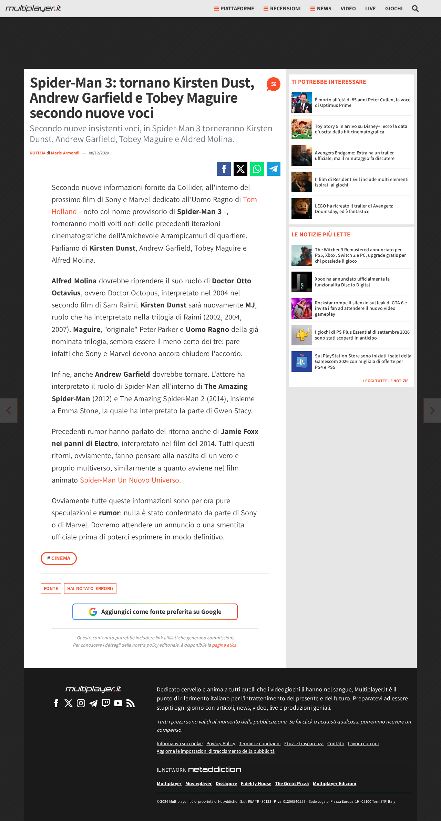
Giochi (394, 8)
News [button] (324, 8)
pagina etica (224, 645)
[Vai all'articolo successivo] (8, 410)
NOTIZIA (37, 153)
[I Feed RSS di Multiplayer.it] (130, 703)
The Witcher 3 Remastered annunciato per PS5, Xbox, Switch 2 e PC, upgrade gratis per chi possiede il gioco (360, 255)
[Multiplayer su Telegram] (93, 703)
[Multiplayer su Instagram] (81, 703)
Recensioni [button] (285, 8)
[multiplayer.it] (93, 688)
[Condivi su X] (240, 169)
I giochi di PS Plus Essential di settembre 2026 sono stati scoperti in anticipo (362, 335)
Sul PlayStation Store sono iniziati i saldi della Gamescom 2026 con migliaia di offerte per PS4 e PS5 (363, 362)
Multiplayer (169, 783)
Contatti (335, 743)
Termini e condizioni (259, 743)
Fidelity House (256, 783)
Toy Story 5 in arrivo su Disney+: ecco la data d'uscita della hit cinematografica (361, 129)
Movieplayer (198, 783)
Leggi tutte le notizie (386, 380)
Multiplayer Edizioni (334, 783)
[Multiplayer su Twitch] (106, 703)
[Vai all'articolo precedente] (432, 410)
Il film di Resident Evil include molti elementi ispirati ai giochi (362, 182)
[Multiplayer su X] (68, 703)
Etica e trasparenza (304, 743)
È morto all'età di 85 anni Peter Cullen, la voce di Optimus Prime (362, 103)
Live (370, 8)
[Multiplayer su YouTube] (118, 703)
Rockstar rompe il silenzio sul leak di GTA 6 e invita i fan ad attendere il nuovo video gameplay (361, 308)
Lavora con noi (363, 743)
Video (348, 8)
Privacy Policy (220, 743)
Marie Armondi (65, 153)
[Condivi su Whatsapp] (257, 169)
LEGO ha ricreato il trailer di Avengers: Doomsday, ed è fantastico (354, 209)
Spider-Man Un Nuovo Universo (129, 480)
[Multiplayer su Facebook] (56, 703)
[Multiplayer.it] (33, 8)
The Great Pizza (292, 783)
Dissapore (226, 783)
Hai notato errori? (90, 588)
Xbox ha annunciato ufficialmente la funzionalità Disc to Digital (352, 282)
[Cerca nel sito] (416, 8)
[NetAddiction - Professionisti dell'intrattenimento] (214, 770)
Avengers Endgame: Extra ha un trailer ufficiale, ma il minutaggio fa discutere (354, 156)
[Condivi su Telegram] (273, 169)
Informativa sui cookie (180, 743)
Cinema (58, 558)
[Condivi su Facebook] (224, 169)
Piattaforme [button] (237, 8)
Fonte (51, 588)
